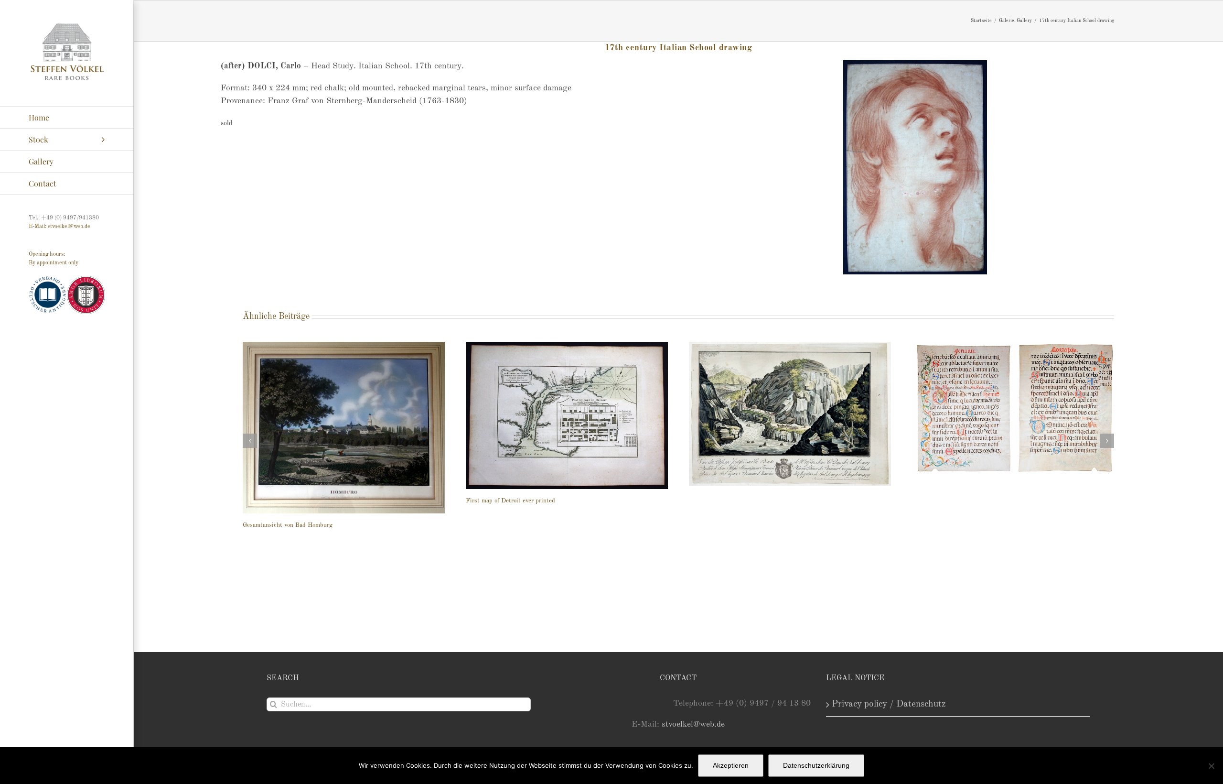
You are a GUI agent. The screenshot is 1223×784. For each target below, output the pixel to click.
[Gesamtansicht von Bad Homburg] (344, 428)
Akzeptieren (731, 765)
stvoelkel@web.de (693, 724)
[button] (250, 441)
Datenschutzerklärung (816, 765)
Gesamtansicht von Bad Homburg (288, 525)
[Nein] (1211, 766)
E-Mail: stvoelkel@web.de (59, 226)
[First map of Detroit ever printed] (567, 415)
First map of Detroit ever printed (510, 501)
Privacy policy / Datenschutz (889, 704)
